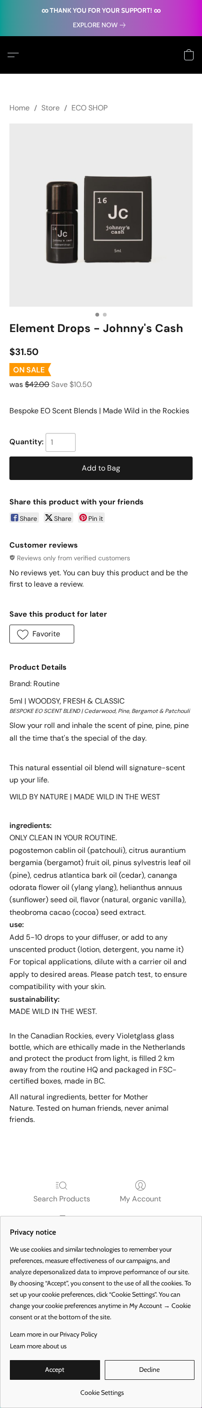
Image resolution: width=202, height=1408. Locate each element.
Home (19, 108)
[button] (15, 55)
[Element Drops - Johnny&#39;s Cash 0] (101, 215)
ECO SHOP (89, 108)
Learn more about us (38, 1346)
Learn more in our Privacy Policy (53, 1334)
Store (50, 108)
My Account (140, 1199)
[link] (101, 25)
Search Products (61, 1199)
